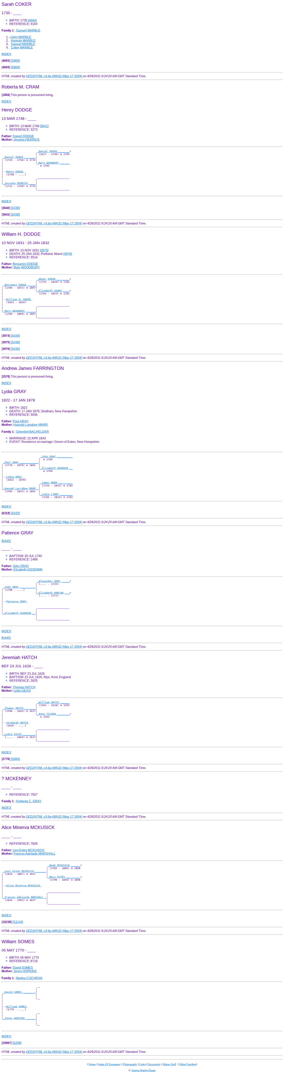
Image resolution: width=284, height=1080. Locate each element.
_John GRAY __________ (56, 456)
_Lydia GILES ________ (19, 734)
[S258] (17, 1043)
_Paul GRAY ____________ (21, 462)
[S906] (15, 60)
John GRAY (21, 566)
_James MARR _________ (56, 482)
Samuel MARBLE (28, 30)
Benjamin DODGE (25, 264)
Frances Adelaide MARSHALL (34, 853)
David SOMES (23, 967)
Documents (154, 1064)
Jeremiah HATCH (17, 722)
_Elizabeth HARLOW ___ (53, 592)
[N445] (6, 541)
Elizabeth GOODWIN (28, 569)
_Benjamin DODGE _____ (19, 284)
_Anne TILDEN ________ (53, 713)
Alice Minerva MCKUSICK (24, 885)
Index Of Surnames (109, 1064)
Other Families (187, 1064)
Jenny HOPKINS (25, 971)
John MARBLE (21, 37)
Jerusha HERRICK (27, 139)
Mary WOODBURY (27, 267)
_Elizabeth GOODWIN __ (56, 468)
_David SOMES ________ (19, 992)
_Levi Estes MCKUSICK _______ (24, 871)
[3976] (67, 253)
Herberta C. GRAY (28, 801)
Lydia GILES (22, 690)
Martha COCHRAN (29, 978)
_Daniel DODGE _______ (53, 151)
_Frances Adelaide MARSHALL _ (24, 897)
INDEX (6, 54)
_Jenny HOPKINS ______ (19, 1018)
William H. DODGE (19, 299)
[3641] (44, 126)
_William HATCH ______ (53, 702)
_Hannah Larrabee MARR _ (21, 488)
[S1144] (18, 922)
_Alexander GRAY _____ (53, 581)
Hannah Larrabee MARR (31, 424)
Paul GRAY (21, 421)
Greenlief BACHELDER (32, 431)
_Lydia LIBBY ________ (56, 494)
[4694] (32, 20)
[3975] (44, 250)
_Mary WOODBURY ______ (53, 162)
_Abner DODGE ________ (53, 279)
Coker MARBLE (22, 47)
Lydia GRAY (14, 476)
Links (142, 1064)
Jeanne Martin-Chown (143, 1070)
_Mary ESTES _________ (64, 876)
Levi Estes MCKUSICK (28, 850)
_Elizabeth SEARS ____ (53, 290)
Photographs (130, 1064)
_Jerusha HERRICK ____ (19, 183)
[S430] (15, 208)
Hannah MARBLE (23, 40)
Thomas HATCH (24, 687)
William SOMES (17, 1006)
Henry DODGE (15, 171)
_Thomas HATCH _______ (19, 708)
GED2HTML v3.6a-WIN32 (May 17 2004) (54, 76)
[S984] (15, 759)
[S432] (15, 513)
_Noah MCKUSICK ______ (64, 865)
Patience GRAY (17, 601)
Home (92, 1064)
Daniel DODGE (23, 136)
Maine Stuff (169, 1064)
